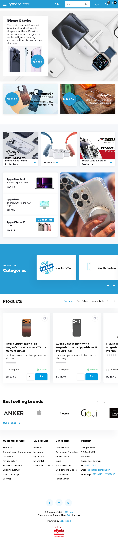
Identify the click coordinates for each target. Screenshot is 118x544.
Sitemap (7, 478)
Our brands (10, 423)
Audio (58, 461)
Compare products (43, 465)
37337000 (110, 474)
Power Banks (62, 474)
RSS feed (69, 512)
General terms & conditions (17, 452)
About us (7, 447)
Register (38, 447)
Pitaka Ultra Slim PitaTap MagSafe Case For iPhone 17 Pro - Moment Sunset (26, 347)
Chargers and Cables (66, 469)
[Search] (86, 4)
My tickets (39, 456)
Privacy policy (10, 461)
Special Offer (62, 447)
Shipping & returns (12, 469)
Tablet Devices (63, 478)
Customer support (12, 474)
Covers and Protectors (67, 452)
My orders (38, 452)
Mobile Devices (63, 456)
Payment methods (12, 465)
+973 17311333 (92, 465)
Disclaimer (8, 456)
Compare (14, 369)
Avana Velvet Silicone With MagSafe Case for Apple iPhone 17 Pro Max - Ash (76, 347)
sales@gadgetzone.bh (99, 469)
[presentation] (108, 285)
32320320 (97, 474)
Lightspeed (65, 520)
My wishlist (39, 461)
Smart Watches (63, 465)
